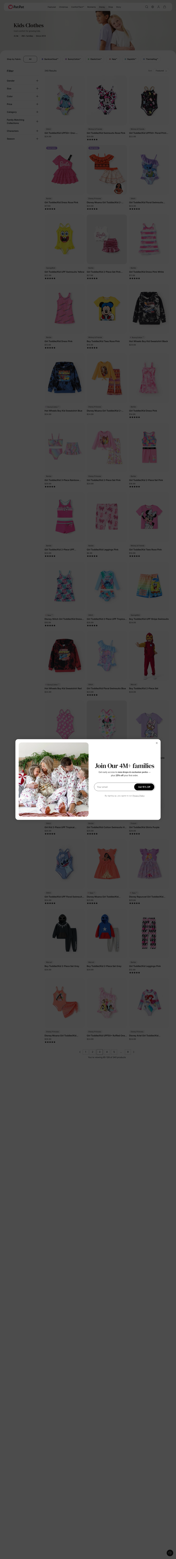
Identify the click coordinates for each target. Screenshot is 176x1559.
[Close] (157, 743)
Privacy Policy (139, 796)
